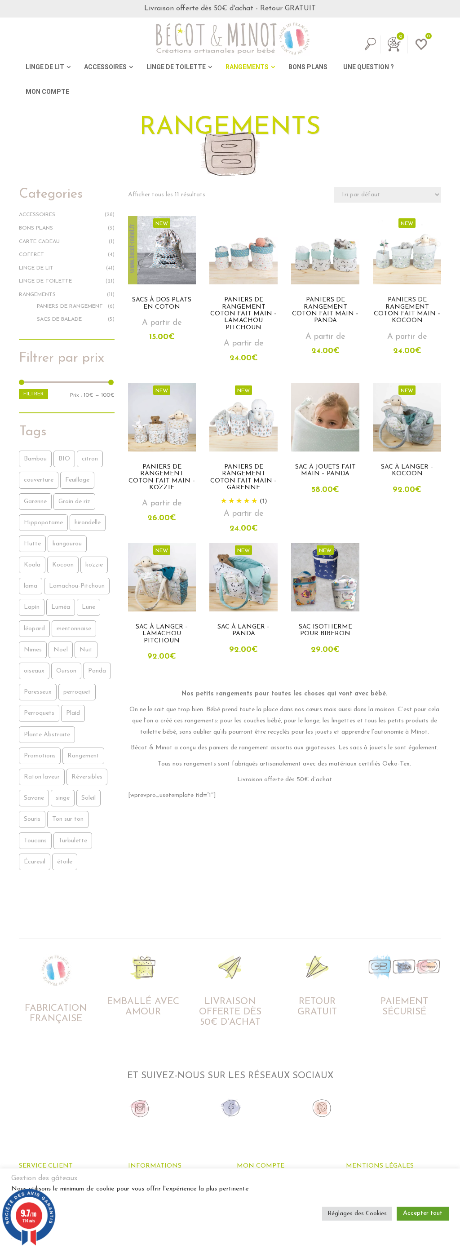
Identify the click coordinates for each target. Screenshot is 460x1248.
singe (63, 798)
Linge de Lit (36, 268)
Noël (60, 649)
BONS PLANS (307, 67)
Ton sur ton (68, 819)
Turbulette (72, 840)
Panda (97, 671)
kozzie (94, 565)
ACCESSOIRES (105, 67)
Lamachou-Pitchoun (77, 586)
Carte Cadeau (39, 241)
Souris (32, 819)
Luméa (60, 607)
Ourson (66, 671)
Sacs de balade (59, 319)
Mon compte (47, 91)
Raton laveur (42, 777)
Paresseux (38, 692)
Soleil (88, 798)
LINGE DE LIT (45, 67)
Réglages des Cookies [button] (357, 1214)
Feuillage (77, 480)
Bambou (35, 459)
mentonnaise (74, 628)
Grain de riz (74, 501)
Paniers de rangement (70, 306)
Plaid (73, 713)
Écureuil (34, 862)
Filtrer (33, 394)
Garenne (35, 501)
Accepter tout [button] (422, 1213)
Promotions (40, 755)
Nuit (86, 649)
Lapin (32, 607)
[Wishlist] (420, 48)
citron (90, 459)
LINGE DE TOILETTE (176, 67)
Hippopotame (43, 522)
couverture (38, 480)
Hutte (32, 543)
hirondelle (88, 522)
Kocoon (63, 565)
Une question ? (368, 67)
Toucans (35, 840)
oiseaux (34, 671)
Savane (34, 798)
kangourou (67, 543)
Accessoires (37, 214)
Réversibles (86, 777)
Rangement (83, 755)
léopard (34, 628)
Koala (32, 565)
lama (30, 586)
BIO (64, 459)
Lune (88, 607)
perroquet (77, 692)
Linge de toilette (45, 281)
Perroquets (39, 713)
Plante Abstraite (47, 734)
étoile (64, 862)
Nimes (33, 649)
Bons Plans (36, 228)
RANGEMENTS (247, 67)
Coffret (31, 254)
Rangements (37, 294)
